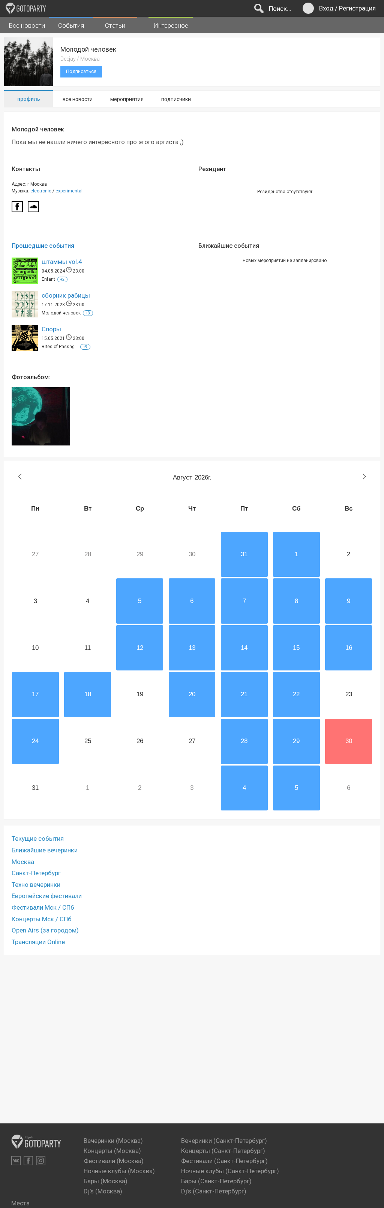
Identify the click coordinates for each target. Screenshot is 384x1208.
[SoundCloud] (33, 209)
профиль (28, 99)
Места (20, 1203)
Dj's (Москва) (103, 1191)
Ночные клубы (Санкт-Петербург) (230, 1171)
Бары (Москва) (106, 1181)
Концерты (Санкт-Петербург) (223, 1150)
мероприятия (127, 99)
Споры (51, 329)
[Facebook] (17, 209)
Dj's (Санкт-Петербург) (213, 1191)
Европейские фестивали (47, 896)
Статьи (115, 25)
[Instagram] (40, 1160)
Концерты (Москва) (112, 1150)
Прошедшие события (43, 245)
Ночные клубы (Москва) (119, 1171)
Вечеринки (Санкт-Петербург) (224, 1140)
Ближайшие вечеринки (45, 850)
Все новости (27, 25)
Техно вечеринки (36, 884)
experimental (69, 191)
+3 (88, 313)
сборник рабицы (66, 295)
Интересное (170, 25)
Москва (23, 861)
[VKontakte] (16, 1160)
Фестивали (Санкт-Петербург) (224, 1161)
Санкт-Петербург (36, 873)
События (71, 25)
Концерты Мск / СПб (42, 919)
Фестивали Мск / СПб (43, 907)
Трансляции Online (38, 942)
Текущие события (38, 838)
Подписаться (81, 71)
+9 (85, 347)
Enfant (48, 279)
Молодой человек (61, 313)
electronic (40, 191)
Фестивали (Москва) (114, 1161)
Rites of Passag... (60, 346)
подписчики (176, 99)
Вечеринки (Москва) (113, 1140)
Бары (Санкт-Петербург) (216, 1181)
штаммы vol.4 (62, 261)
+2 (62, 279)
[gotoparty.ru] (26, 8)
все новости (78, 99)
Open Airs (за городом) (45, 930)
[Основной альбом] (41, 416)
